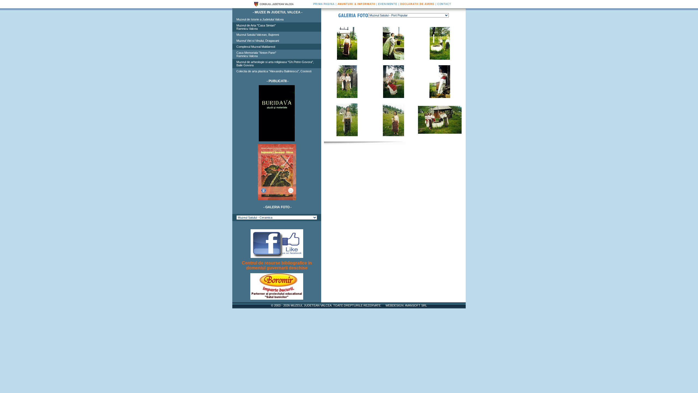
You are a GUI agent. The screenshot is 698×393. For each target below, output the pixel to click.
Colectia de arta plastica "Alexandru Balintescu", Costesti (273, 71)
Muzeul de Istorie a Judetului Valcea (260, 19)
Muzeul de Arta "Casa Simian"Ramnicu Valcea (256, 27)
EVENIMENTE (387, 4)
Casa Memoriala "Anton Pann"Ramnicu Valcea (256, 54)
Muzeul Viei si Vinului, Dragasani (257, 40)
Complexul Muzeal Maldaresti (255, 46)
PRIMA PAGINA (324, 4)
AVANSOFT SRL (416, 305)
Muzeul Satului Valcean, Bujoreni (257, 34)
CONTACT (444, 4)
